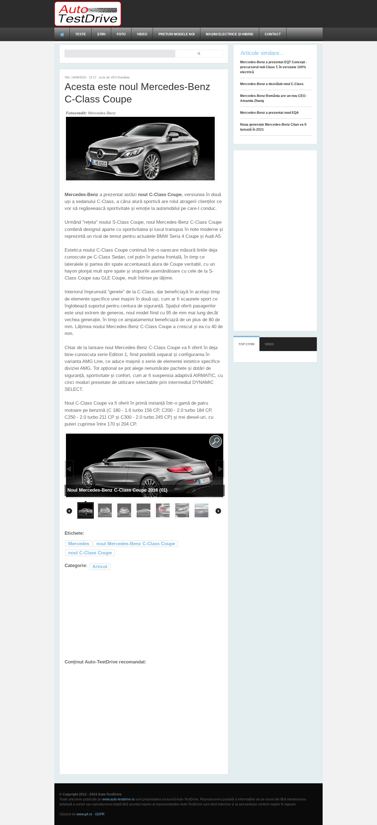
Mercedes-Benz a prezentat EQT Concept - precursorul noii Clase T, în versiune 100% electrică (273, 67)
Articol (99, 566)
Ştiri (101, 34)
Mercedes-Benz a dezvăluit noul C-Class (272, 84)
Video (142, 34)
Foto (121, 34)
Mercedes (78, 543)
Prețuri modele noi (176, 34)
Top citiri (246, 344)
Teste (80, 34)
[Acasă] (87, 13)
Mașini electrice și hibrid (229, 34)
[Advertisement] (222, 13)
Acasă (62, 34)
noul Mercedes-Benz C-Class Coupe (135, 543)
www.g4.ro (84, 814)
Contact (273, 34)
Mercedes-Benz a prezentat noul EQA (269, 113)
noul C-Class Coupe (90, 552)
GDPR (100, 814)
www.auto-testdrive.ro (118, 799)
